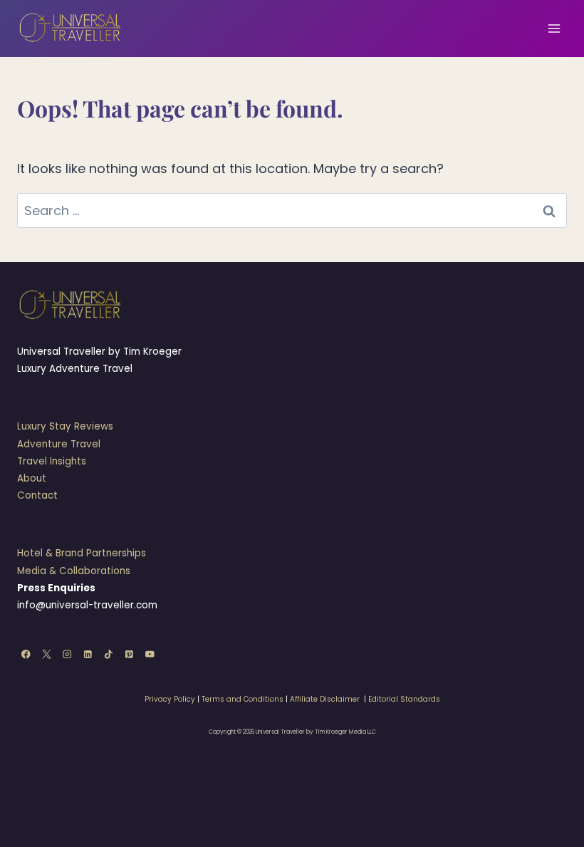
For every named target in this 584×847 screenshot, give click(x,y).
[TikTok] (109, 654)
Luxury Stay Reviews (65, 426)
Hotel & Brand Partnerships (81, 553)
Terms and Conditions (242, 699)
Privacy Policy (170, 699)
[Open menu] (554, 28)
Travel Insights (51, 461)
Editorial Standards (404, 699)
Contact (37, 495)
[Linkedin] (88, 654)
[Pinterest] (129, 654)
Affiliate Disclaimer (325, 699)
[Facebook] (26, 654)
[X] (47, 654)
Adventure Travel (58, 444)
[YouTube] (150, 654)
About (31, 478)
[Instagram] (67, 654)
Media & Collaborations (73, 571)
